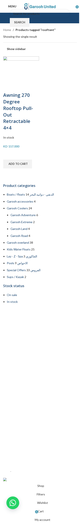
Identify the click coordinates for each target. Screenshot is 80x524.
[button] (17, 164)
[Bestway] (40, 392)
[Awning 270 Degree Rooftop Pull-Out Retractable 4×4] (21, 73)
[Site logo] (40, 6)
